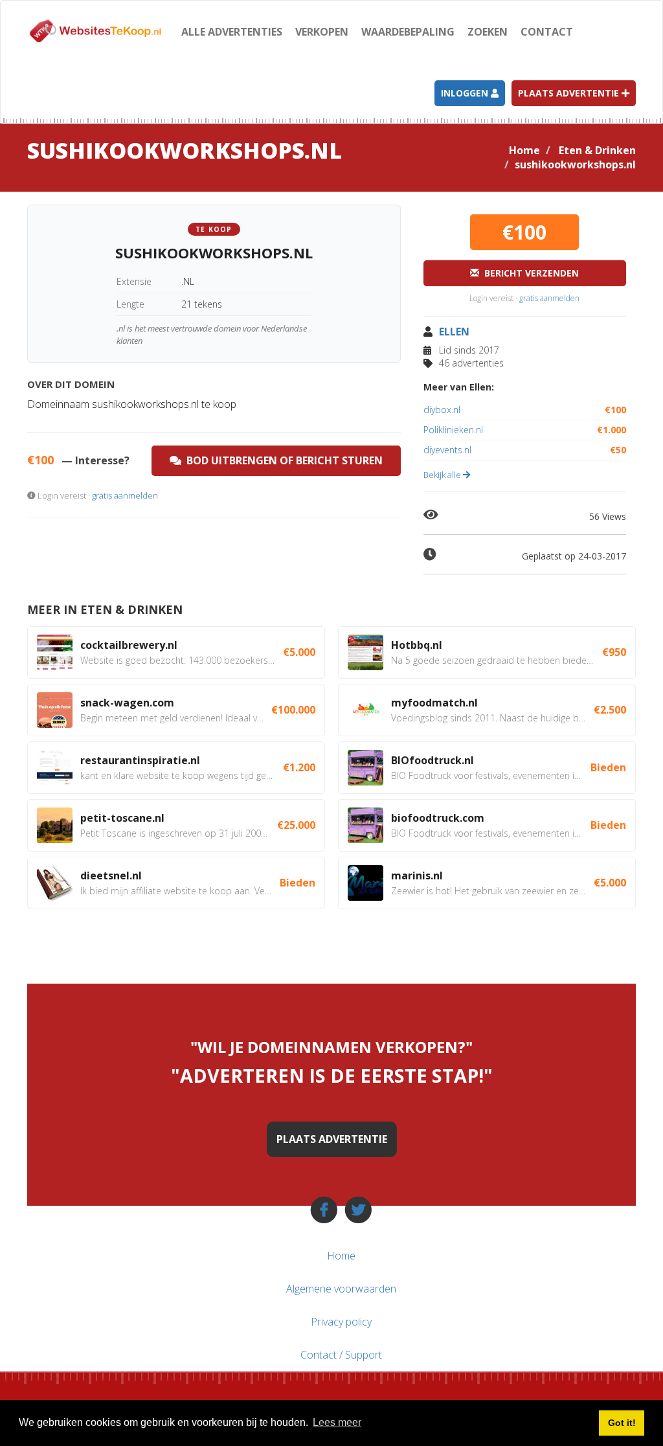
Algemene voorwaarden (341, 1289)
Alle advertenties (231, 32)
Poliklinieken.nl (524, 430)
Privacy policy (341, 1322)
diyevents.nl (524, 450)
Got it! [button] (622, 1423)
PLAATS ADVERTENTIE (331, 1139)
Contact (547, 32)
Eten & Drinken (597, 150)
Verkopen (321, 32)
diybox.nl (524, 409)
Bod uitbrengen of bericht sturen (282, 460)
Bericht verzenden (529, 273)
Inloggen (466, 93)
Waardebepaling (408, 32)
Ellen (454, 331)
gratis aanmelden (125, 495)
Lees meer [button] (337, 1422)
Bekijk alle (443, 474)
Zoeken (487, 32)
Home (524, 150)
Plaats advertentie (570, 93)
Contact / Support (341, 1355)
